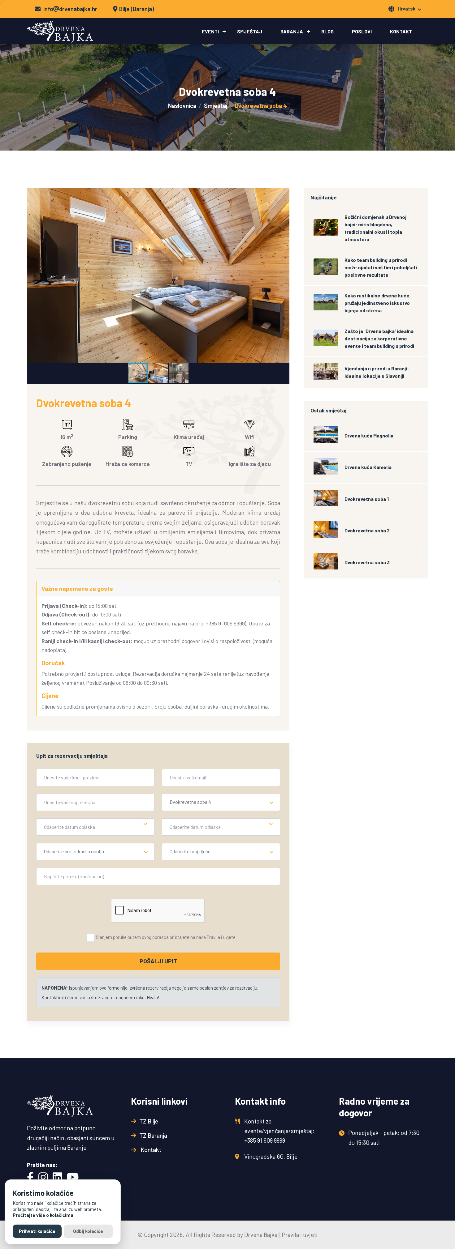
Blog (327, 31)
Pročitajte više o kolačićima (43, 1215)
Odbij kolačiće (88, 1231)
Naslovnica (182, 105)
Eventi (210, 31)
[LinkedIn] (57, 1178)
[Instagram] (43, 1178)
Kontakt (401, 31)
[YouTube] (73, 1178)
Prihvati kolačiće (37, 1231)
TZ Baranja (153, 1135)
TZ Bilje (148, 1121)
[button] (32, 275)
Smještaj (249, 31)
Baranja (291, 31)
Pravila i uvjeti (300, 1234)
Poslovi (362, 31)
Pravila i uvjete (221, 937)
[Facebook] (30, 1178)
